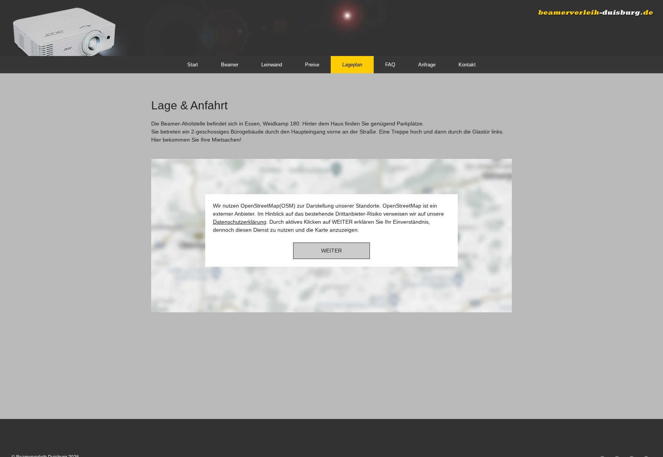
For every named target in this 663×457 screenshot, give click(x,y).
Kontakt (467, 65)
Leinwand (271, 65)
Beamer (229, 65)
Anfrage (426, 65)
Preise (312, 65)
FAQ (390, 65)
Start (192, 65)
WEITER (331, 250)
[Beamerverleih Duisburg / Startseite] (52, 27)
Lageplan (352, 65)
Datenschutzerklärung (239, 222)
